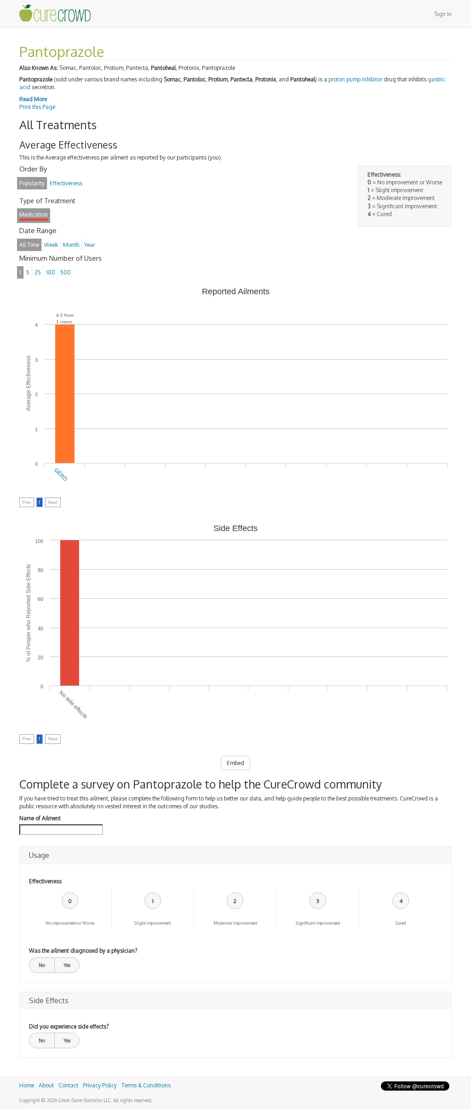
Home (26, 1085)
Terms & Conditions (146, 1085)
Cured (401, 923)
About (46, 1085)
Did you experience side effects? (69, 1026)
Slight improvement (152, 923)
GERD (61, 475)
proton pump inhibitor (355, 79)
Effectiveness (45, 881)
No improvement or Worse (70, 923)
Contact (68, 1085)
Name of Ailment (40, 818)
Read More (33, 99)
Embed (235, 763)
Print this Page (37, 106)
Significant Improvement (318, 923)
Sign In (443, 14)
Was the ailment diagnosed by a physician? (83, 950)
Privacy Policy (100, 1085)
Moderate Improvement (235, 923)
